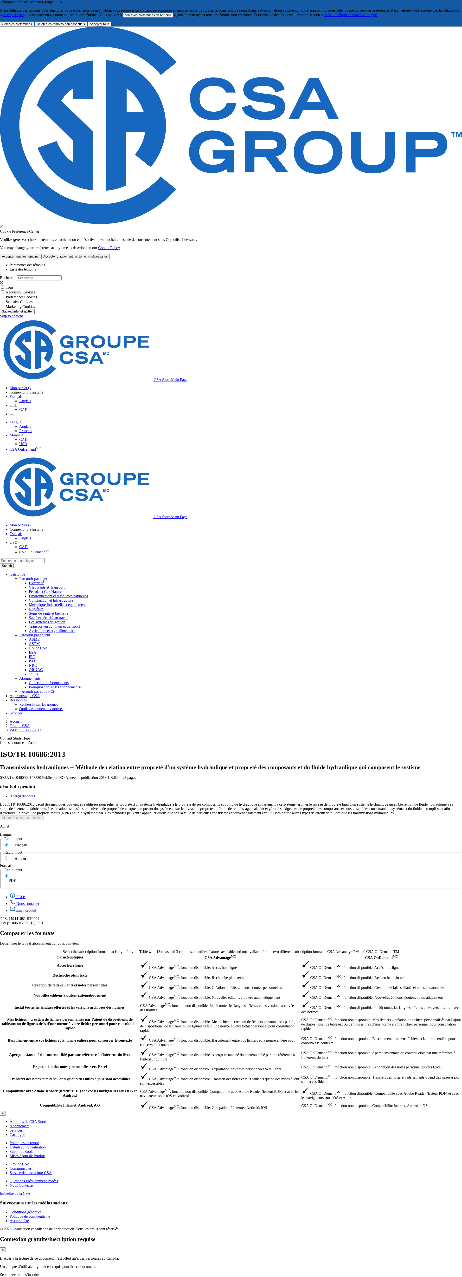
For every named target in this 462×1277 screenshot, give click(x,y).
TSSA (33, 674)
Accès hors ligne (70, 965)
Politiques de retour (24, 1143)
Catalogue (17, 1135)
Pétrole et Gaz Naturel (46, 592)
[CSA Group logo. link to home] (231, 223)
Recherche (8, 278)
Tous (9, 287)
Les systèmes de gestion (47, 622)
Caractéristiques (70, 957)
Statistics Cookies (19, 302)
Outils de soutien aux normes (41, 709)
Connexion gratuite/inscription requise (48, 1239)
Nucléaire (36, 609)
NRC (33, 665)
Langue (6, 834)
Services (16, 1130)
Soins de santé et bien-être (48, 613)
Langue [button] (15, 422)
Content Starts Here (15, 738)
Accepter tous (13, 15)
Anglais (25, 401)
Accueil (15, 721)
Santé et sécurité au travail (48, 618)
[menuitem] (245, 583)
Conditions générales (25, 1212)
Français (25, 431)
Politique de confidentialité (30, 1216)
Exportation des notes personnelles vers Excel (70, 1067)
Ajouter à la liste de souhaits (22, 818)
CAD (23, 410)
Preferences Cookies (21, 297)
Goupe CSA (38, 648)
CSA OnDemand (25, 449)
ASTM (34, 644)
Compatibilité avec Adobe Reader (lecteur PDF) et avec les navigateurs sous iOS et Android (70, 1093)
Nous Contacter (21, 1185)
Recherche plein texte (69, 975)
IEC (32, 657)
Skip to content (11, 316)
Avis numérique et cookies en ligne (350, 15)
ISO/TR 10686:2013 (25, 730)
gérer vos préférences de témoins (148, 15)
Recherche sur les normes (38, 704)
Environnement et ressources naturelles (58, 596)
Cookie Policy (109, 248)
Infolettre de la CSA (15, 1193)
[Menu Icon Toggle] (11, 415)
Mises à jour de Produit (27, 1156)
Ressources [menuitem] (18, 700)
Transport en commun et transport (54, 626)
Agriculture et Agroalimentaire (52, 631)
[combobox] (22, 560)
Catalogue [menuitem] (17, 574)
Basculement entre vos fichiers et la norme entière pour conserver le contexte (70, 1040)
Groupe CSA (20, 726)
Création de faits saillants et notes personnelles (69, 985)
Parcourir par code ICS (36, 691)
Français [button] (16, 396)
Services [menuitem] (16, 713)
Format (5, 865)
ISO (32, 661)
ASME (34, 639)
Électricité (36, 583)
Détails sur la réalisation (28, 1147)
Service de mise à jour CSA (31, 1173)
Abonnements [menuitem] (29, 678)
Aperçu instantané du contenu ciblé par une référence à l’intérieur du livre (69, 1055)
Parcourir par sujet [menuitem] (33, 579)
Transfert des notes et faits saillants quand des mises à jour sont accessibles (70, 1079)
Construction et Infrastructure (51, 600)
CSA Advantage (220, 957)
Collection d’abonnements (49, 683)
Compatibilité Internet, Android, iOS (70, 1105)
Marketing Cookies (20, 307)
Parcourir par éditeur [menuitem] (34, 635)
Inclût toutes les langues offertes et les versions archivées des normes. (69, 1007)
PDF (12, 880)
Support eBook (21, 1151)
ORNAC (36, 670)
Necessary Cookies (20, 292)
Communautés (21, 1168)
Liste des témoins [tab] (23, 269)
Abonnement (19, 1126)
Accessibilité (19, 1221)
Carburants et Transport (46, 587)
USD (14, 405)
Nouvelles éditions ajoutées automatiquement (69, 995)
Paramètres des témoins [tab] (27, 265)
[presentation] (1, 226)
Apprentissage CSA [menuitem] (25, 696)
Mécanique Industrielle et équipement (57, 605)
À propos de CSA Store (28, 1122)
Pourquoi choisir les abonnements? (55, 687)
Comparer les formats (27, 933)
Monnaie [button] (16, 435)
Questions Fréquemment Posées (34, 1181)
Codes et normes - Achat (18, 742)
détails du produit (17, 786)
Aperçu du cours (22, 796)
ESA (32, 652)
